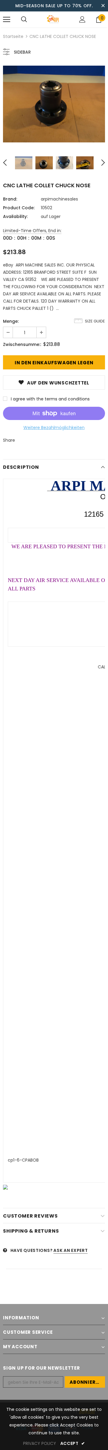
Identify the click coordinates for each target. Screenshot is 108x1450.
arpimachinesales (59, 199)
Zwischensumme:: (22, 344)
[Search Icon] (24, 20)
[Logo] (53, 19)
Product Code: (18, 208)
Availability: (15, 216)
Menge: (11, 321)
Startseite (13, 36)
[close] (103, 6)
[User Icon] (82, 19)
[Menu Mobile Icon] (6, 19)
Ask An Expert (70, 1250)
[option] (54, 104)
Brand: (10, 199)
